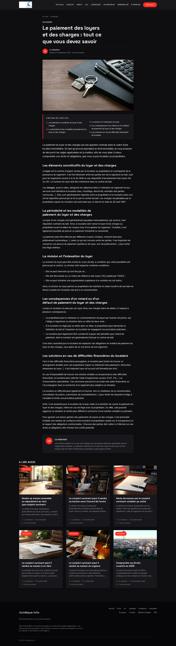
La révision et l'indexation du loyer (105, 122)
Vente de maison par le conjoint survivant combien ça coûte (133, 500)
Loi (86, 4)
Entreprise (109, 4)
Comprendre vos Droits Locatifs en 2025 (128, 564)
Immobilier (123, 4)
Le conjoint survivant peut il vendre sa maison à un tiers (37, 564)
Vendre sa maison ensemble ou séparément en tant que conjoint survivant (36, 501)
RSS (155, 612)
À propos (135, 4)
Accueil (60, 4)
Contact (150, 5)
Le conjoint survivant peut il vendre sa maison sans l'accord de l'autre (88, 500)
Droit (79, 4)
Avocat (70, 4)
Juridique (96, 4)
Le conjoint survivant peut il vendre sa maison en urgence (84, 564)
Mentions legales (144, 612)
